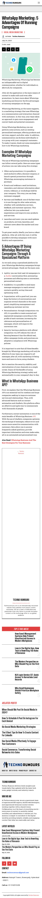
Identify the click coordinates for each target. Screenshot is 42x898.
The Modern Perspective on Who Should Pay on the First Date (27, 664)
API (34, 416)
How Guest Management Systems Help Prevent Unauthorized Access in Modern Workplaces (25, 637)
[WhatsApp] (17, 49)
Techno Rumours (18, 36)
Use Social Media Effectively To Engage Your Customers (19, 742)
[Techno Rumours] (3, 36)
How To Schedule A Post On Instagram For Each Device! (20, 719)
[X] (8, 49)
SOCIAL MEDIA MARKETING (13, 32)
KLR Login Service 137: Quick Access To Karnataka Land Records (27, 677)
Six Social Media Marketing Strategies (19, 726)
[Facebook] (4, 49)
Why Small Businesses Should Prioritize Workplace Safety (27, 690)
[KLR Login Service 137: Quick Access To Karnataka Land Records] (7, 678)
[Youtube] (15, 863)
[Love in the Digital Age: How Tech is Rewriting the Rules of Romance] (7, 651)
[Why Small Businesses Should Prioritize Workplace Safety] (7, 691)
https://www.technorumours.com (21, 603)
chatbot (8, 276)
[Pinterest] (13, 49)
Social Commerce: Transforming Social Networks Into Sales (19, 751)
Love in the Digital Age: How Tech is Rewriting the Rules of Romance (27, 650)
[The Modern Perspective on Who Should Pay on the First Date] (7, 664)
